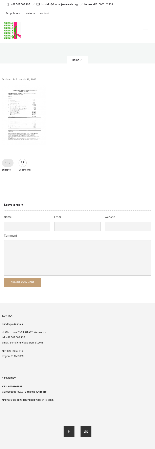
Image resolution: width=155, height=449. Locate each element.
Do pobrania (13, 13)
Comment (10, 235)
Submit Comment (22, 282)
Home (75, 59)
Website (110, 217)
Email (57, 217)
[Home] (12, 38)
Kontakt (44, 13)
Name (8, 217)
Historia (30, 13)
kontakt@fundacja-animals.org (60, 4)
